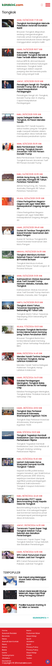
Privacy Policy (32, 647)
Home (4, 630)
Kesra (4, 647)
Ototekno (6, 658)
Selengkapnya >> (41, 618)
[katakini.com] (14, 4)
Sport (28, 639)
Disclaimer (6, 661)
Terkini (29, 658)
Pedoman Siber (33, 633)
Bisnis (4, 650)
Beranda (6, 636)
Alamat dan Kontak (10, 641)
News (4, 639)
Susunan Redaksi (9, 633)
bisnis (4, 653)
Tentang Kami (8, 655)
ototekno (30, 641)
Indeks (29, 655)
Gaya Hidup (31, 636)
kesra (28, 630)
